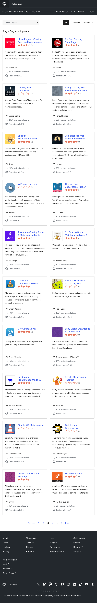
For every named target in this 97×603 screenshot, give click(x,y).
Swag (77, 551)
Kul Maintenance (73, 473)
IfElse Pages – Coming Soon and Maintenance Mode (30, 41)
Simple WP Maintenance (31, 425)
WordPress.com (11, 559)
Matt (6, 564)
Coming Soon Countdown (25, 89)
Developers (55, 547)
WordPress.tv (57, 551)
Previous (31, 523)
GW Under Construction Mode (28, 282)
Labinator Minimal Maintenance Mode (75, 137)
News (5, 542)
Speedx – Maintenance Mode (28, 137)
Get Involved (79, 538)
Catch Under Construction (72, 426)
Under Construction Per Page (28, 475)
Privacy (6, 551)
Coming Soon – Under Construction (75, 185)
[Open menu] (93, 4)
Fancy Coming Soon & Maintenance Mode (76, 89)
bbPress (8, 568)
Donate (78, 547)
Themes (30, 542)
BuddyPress (9, 573)
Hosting (6, 547)
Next (67, 523)
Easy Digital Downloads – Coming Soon (77, 330)
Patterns (30, 551)
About (5, 538)
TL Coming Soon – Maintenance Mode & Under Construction (76, 234)
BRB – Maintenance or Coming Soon (75, 282)
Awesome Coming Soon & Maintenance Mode (31, 233)
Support (53, 542)
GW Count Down (27, 328)
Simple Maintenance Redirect (76, 378)
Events (76, 542)
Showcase (31, 538)
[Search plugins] (36, 22)
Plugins (29, 547)
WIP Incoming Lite (27, 184)
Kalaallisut (13, 584)
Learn (52, 538)
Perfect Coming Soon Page (73, 40)
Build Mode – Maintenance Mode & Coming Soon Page (29, 378)
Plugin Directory (9, 11)
